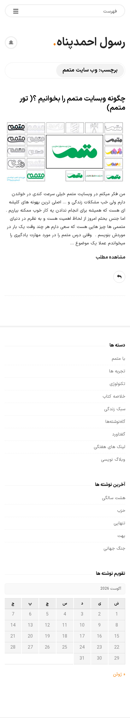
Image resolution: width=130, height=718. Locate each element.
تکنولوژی (117, 384)
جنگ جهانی (114, 548)
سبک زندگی (114, 409)
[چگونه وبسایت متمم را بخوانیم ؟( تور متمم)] (65, 152)
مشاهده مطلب (110, 257)
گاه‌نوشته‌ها (115, 421)
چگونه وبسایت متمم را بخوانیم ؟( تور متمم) (72, 103)
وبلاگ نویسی (113, 459)
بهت (121, 536)
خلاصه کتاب (114, 396)
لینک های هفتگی (109, 447)
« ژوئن (119, 674)
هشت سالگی (113, 498)
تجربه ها (117, 371)
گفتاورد (118, 434)
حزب (121, 510)
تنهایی (119, 523)
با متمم (118, 358)
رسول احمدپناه (90, 42)
